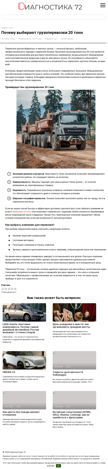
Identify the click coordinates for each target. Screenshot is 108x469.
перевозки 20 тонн (21, 211)
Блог (55, 39)
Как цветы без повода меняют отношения (21, 413)
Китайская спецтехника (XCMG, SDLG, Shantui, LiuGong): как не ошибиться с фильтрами (72, 414)
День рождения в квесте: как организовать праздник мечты (71, 325)
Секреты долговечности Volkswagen (68, 373)
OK (58, 466)
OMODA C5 (9, 372)
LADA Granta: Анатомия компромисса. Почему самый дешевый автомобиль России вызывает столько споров (21, 328)
